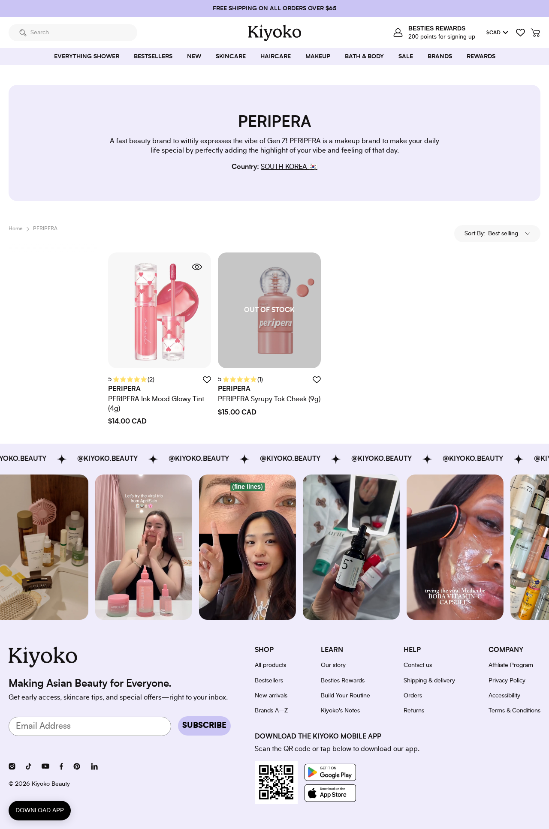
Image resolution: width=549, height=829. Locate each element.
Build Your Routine (345, 696)
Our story (333, 665)
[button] (497, 233)
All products (270, 665)
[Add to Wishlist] (316, 379)
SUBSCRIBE (204, 726)
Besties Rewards (343, 681)
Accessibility (504, 696)
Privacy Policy (507, 681)
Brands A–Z (271, 711)
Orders (413, 696)
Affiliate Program (511, 665)
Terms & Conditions (514, 711)
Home (16, 228)
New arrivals (271, 696)
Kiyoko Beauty (51, 784)
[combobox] (73, 32)
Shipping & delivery (429, 681)
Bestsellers (269, 681)
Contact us (418, 665)
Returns (414, 711)
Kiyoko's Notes (340, 711)
